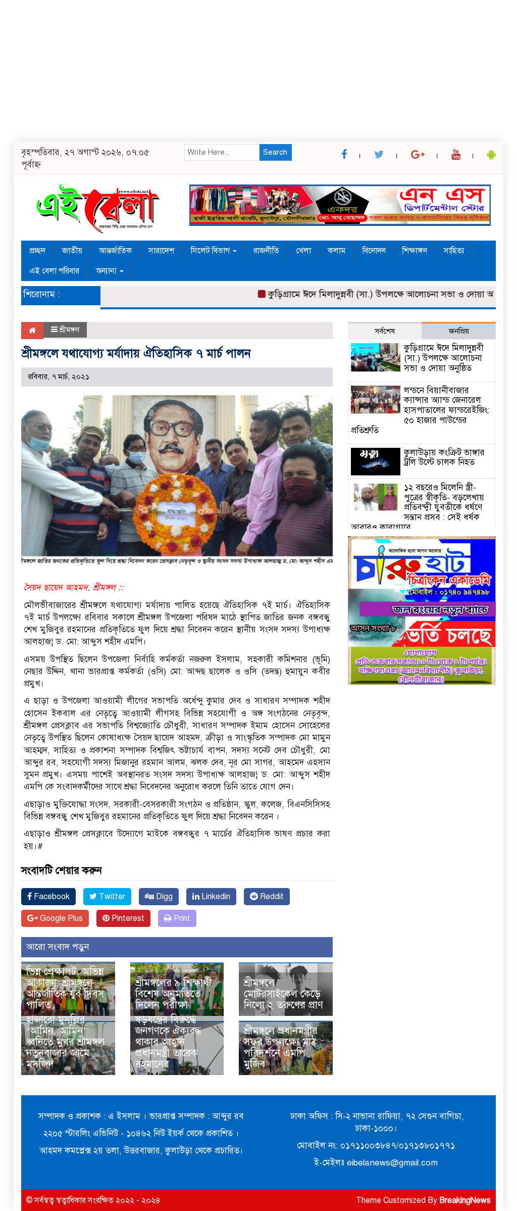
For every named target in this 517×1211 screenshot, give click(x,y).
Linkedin (214, 897)
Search (275, 152)
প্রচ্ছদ (37, 251)
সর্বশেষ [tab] (385, 331)
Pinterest (127, 918)
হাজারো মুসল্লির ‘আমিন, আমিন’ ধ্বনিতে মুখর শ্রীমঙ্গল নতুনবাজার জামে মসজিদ (65, 1041)
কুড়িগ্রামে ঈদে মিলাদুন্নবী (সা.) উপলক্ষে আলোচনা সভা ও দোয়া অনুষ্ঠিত (372, 294)
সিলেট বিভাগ (211, 251)
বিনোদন (374, 251)
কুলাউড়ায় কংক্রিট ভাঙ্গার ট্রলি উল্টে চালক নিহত (444, 457)
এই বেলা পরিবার (54, 271)
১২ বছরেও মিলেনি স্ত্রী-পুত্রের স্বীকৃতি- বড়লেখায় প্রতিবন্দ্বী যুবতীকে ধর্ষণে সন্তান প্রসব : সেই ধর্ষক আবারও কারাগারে (417, 507)
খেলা (303, 251)
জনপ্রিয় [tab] (459, 331)
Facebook (51, 897)
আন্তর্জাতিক (115, 251)
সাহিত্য (454, 251)
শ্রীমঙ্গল (69, 329)
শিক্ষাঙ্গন (414, 251)
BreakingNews (465, 1200)
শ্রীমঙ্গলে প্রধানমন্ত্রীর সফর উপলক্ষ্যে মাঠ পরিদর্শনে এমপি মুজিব (281, 1047)
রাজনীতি (266, 251)
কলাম (337, 251)
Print (181, 918)
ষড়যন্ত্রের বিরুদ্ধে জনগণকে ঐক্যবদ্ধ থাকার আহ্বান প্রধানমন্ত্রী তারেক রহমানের (168, 1041)
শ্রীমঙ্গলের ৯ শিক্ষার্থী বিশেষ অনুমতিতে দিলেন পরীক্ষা (173, 993)
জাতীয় (72, 251)
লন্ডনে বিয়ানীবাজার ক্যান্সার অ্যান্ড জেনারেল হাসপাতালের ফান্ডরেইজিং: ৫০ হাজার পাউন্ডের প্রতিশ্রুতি (420, 410)
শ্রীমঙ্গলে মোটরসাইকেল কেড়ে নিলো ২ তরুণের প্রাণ (283, 993)
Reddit (271, 897)
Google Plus (60, 918)
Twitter (111, 897)
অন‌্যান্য (107, 271)
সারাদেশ (161, 251)
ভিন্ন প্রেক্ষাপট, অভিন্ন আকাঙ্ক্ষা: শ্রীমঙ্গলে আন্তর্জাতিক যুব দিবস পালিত (65, 988)
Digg (163, 897)
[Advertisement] (258, 71)
